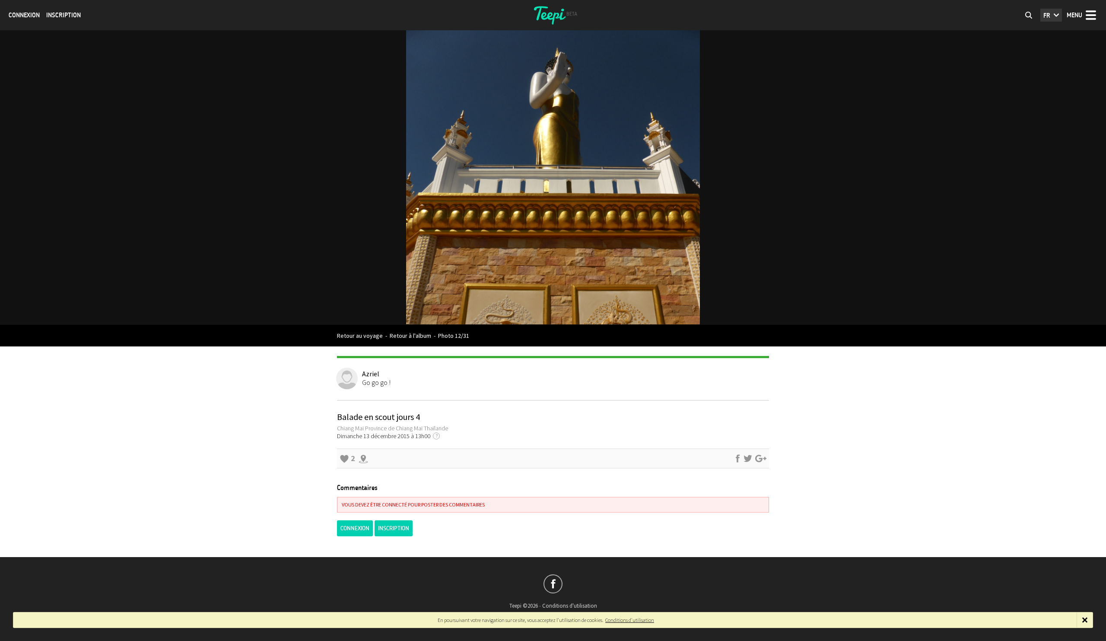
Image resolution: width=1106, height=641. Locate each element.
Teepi (553, 15)
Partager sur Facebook (737, 458)
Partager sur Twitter (747, 458)
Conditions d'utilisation (569, 605)
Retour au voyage (360, 336)
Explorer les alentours (363, 458)
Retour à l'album (410, 336)
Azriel (370, 373)
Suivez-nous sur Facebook (553, 583)
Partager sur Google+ (761, 458)
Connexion (24, 15)
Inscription (63, 15)
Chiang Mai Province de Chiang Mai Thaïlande (392, 428)
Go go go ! (376, 382)
